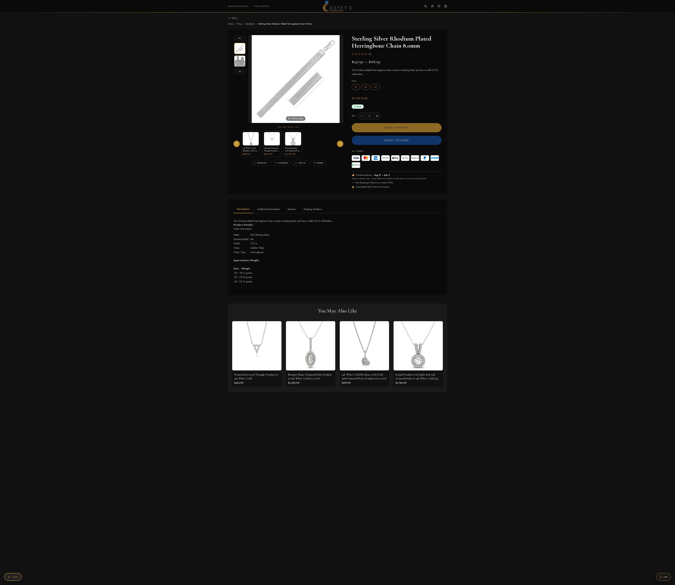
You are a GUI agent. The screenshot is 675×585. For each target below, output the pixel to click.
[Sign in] (432, 6)
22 (365, 87)
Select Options (396, 127)
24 (375, 87)
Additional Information (268, 209)
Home (230, 23)
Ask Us (302, 163)
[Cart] (445, 6)
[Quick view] (276, 326)
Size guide (362, 98)
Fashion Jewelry (238, 6)
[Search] (425, 6)
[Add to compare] (276, 342)
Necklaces (250, 23)
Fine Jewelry (262, 6)
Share (320, 163)
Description (243, 209)
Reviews (292, 209)
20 (356, 87)
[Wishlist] (439, 6)
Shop (239, 23)
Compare (283, 163)
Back (234, 18)
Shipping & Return (313, 209)
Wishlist (262, 163)
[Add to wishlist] (276, 334)
